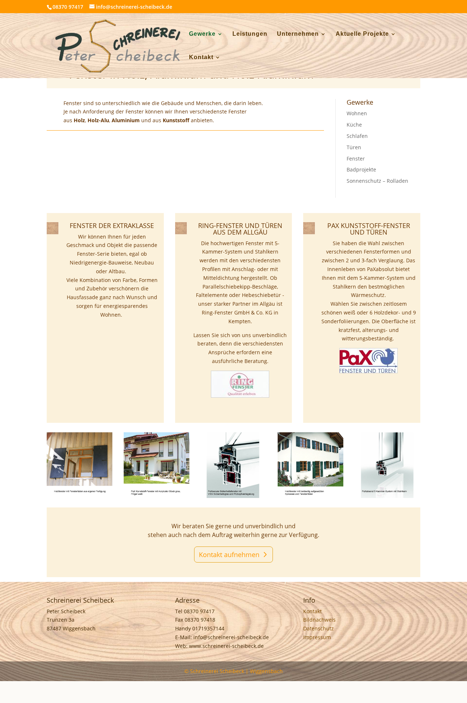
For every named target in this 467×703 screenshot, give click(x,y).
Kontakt (201, 57)
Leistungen (249, 34)
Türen (354, 147)
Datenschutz (318, 628)
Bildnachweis (319, 619)
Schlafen (357, 135)
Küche (354, 124)
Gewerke (202, 34)
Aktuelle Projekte (362, 34)
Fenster (356, 158)
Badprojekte (361, 169)
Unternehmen (298, 34)
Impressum (317, 637)
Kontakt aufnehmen (229, 554)
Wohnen (357, 113)
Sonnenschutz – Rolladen (377, 180)
